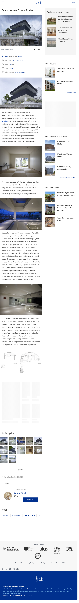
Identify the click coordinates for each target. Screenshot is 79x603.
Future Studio (18, 60)
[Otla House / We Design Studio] (50, 85)
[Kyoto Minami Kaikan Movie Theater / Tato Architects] (50, 209)
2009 (11, 68)
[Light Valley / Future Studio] (50, 145)
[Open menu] (2, 2)
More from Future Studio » (67, 178)
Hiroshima (5, 121)
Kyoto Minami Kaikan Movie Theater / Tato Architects (64, 207)
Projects (5, 515)
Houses (5, 56)
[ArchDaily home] (38, 2)
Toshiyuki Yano (20, 72)
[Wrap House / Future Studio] (50, 158)
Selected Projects (29, 515)
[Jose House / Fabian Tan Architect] (50, 72)
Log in (73, 2)
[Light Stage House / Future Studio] (50, 170)
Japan (20, 56)
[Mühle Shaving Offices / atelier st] (51, 42)
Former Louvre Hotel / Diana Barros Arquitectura (65, 30)
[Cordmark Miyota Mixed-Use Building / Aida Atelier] (50, 197)
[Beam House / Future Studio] (4, 441)
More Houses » (71, 92)
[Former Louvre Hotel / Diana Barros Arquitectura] (51, 31)
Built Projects (16, 515)
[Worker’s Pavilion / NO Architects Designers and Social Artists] (51, 19)
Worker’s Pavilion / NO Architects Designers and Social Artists (65, 19)
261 (11, 64)
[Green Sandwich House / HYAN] (50, 222)
